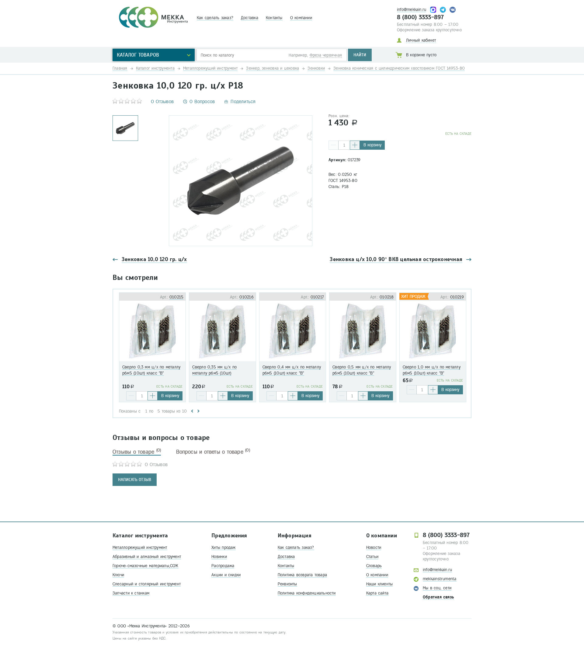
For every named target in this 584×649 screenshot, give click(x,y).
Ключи (118, 575)
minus (333, 145)
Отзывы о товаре (137, 452)
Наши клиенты (379, 584)
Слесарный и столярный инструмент (147, 584)
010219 (457, 297)
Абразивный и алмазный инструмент (147, 556)
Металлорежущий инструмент (140, 547)
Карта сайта (377, 593)
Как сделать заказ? (215, 18)
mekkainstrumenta (440, 579)
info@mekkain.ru (411, 9)
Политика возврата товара (302, 575)
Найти (359, 55)
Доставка (249, 18)
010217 (317, 297)
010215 (176, 297)
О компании (301, 18)
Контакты (274, 18)
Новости (373, 547)
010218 (387, 297)
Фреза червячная (326, 55)
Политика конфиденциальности (307, 593)
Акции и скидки (226, 575)
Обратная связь (438, 597)
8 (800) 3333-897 (420, 17)
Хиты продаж (223, 547)
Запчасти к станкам (131, 593)
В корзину (372, 145)
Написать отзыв (134, 479)
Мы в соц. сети (437, 588)
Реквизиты (287, 584)
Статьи (372, 556)
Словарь (374, 566)
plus (355, 145)
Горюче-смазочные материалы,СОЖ (146, 566)
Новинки (219, 556)
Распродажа (222, 566)
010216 (246, 297)
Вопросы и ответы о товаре (213, 452)
